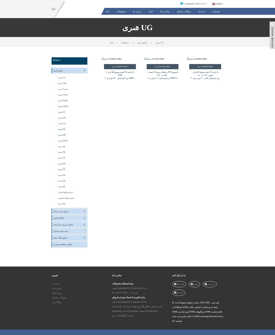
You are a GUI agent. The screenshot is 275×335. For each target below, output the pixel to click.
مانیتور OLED (58, 218)
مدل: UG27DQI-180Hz (162, 66)
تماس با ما (165, 11)
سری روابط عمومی (66, 198)
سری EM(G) (63, 140)
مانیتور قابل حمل (60, 237)
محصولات (121, 11)
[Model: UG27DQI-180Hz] (163, 58)
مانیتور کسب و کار (60, 211)
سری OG (62, 123)
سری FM (61, 169)
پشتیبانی (216, 11)
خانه (107, 11)
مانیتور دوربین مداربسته (63, 224)
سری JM (61, 146)
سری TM (61, 152)
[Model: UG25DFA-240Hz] (120, 58)
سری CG (61, 77)
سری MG (62, 203)
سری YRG (62, 83)
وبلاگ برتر (56, 302)
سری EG (61, 112)
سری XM (61, 180)
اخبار (150, 11)
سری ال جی (63, 89)
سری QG (62, 117)
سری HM (61, 163)
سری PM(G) (63, 100)
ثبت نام (201, 11)
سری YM (61, 157)
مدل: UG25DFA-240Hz (120, 66)
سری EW (61, 175)
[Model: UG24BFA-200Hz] (205, 58)
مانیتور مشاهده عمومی (62, 244)
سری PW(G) (63, 106)
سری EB (61, 186)
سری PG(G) (63, 94)
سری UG (160, 43)
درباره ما (137, 11)
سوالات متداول (184, 11)
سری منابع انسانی (65, 192)
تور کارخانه (57, 292)
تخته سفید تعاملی (60, 231)
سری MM (62, 135)
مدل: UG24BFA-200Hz (205, 66)
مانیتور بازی (142, 43)
